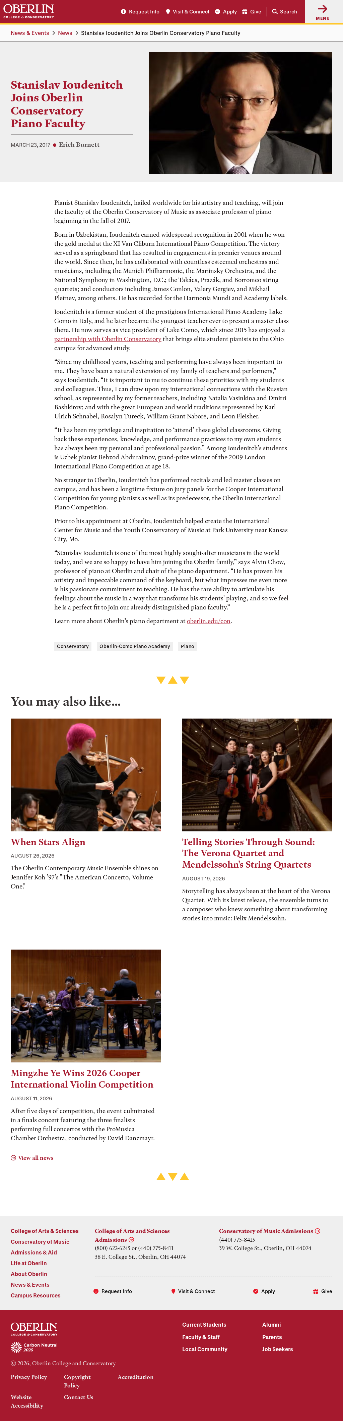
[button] (283, 11)
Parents (272, 1337)
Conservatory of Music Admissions (266, 1231)
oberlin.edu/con (208, 621)
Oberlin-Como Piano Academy (134, 646)
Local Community (204, 1349)
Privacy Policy (29, 1377)
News (65, 33)
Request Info (144, 11)
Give (255, 11)
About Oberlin (29, 1274)
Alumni (271, 1324)
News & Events (30, 33)
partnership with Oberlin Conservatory (107, 339)
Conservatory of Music (40, 1241)
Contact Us (78, 1397)
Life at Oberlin (29, 1263)
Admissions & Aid (34, 1252)
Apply (230, 11)
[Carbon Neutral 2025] (86, 1348)
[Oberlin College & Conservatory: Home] (28, 11)
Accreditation (136, 1377)
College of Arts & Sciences (45, 1231)
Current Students (204, 1324)
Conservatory (73, 646)
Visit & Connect (191, 11)
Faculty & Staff (201, 1337)
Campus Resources (36, 1295)
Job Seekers (277, 1349)
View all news (35, 1157)
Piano (187, 646)
